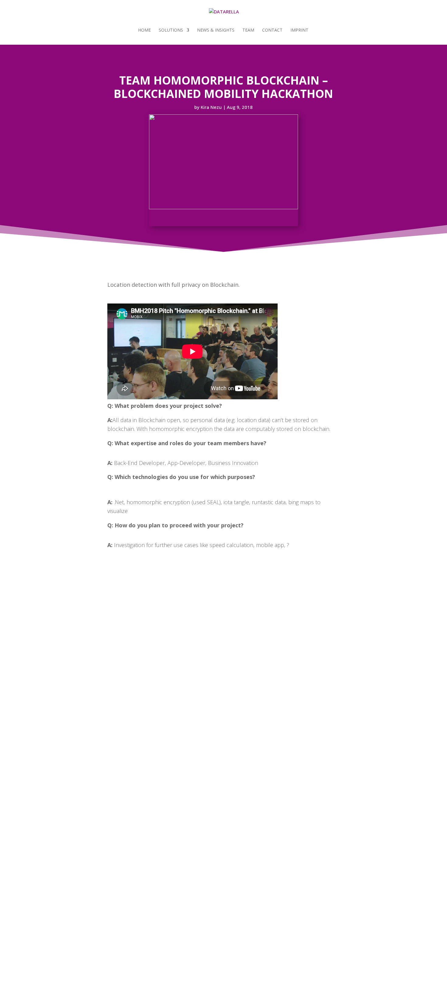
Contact (272, 30)
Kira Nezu (211, 107)
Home (144, 30)
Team (248, 30)
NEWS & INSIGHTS (215, 30)
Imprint (299, 30)
